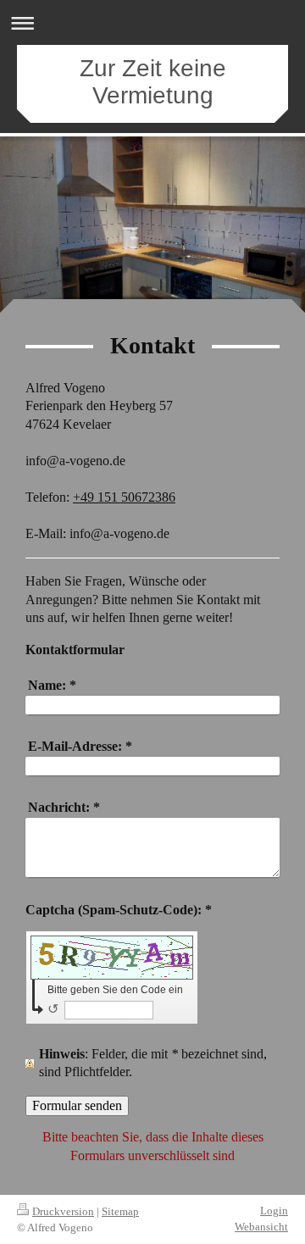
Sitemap (120, 1211)
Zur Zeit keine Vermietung (153, 81)
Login (274, 1210)
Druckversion (63, 1211)
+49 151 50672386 (124, 497)
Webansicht (261, 1226)
